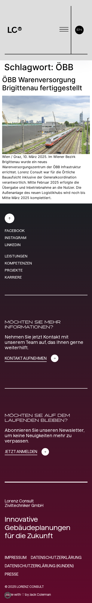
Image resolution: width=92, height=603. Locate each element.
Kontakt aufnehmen (26, 358)
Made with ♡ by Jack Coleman (28, 594)
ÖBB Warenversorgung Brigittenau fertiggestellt (42, 84)
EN (79, 30)
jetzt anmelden (21, 451)
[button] (7, 595)
